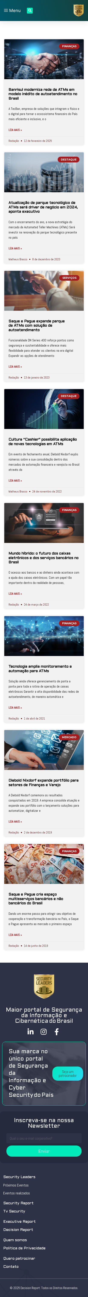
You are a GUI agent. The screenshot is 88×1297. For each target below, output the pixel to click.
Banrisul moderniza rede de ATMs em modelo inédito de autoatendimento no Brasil (43, 94)
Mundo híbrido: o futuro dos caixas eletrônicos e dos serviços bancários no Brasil (44, 558)
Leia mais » (15, 130)
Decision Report (18, 1230)
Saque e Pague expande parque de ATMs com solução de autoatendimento (37, 326)
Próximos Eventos (16, 1185)
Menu (14, 10)
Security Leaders (19, 1177)
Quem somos (15, 1240)
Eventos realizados (16, 1193)
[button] (67, 1074)
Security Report (18, 1203)
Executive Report (19, 1222)
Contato (11, 1267)
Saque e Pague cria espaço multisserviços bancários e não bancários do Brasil (36, 899)
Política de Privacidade (24, 1248)
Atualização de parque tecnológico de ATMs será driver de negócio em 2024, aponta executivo (43, 207)
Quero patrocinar (19, 1259)
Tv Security (14, 1211)
